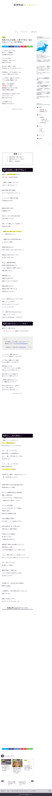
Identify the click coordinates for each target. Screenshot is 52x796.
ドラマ (41, 128)
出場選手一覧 (44, 119)
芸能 (41, 130)
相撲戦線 (26, 4)
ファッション (41, 135)
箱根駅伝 (42, 117)
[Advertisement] (26, 20)
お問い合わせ (34, 31)
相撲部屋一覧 (43, 109)
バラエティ (42, 131)
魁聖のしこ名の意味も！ (15, 161)
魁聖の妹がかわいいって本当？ (16, 159)
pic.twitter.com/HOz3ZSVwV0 (21, 343)
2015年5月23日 (22, 347)
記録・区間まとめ (45, 120)
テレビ (40, 126)
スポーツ (40, 114)
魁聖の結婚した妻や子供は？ (16, 157)
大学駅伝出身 (43, 122)
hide (20, 154)
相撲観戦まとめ (43, 111)
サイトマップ (24, 31)
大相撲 (4, 37)
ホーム (16, 31)
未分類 (40, 138)
